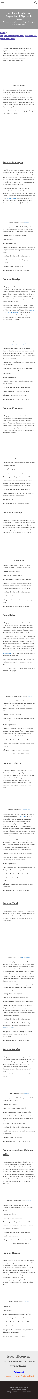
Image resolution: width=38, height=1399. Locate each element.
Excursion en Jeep (8, 1028)
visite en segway (11, 198)
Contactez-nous (26, 1392)
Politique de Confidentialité (19, 1390)
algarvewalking (26, 809)
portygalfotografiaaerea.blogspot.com (19, 344)
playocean (26, 222)
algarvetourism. (25, 957)
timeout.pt (29, 696)
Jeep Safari (22, 817)
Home (2, 32)
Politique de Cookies (13, 1392)
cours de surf (7, 653)
